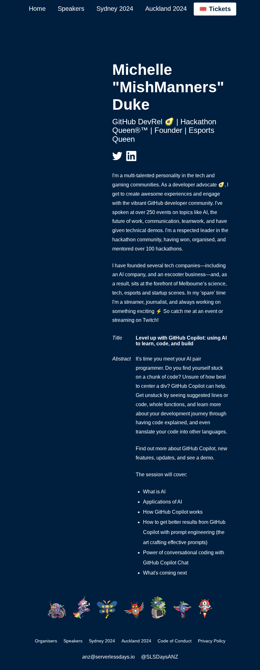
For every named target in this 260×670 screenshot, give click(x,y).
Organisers (46, 640)
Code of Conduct (175, 640)
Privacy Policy (211, 640)
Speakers (71, 8)
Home (37, 8)
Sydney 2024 (114, 8)
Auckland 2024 (166, 8)
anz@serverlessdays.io (108, 657)
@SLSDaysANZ (159, 657)
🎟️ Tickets (215, 8)
